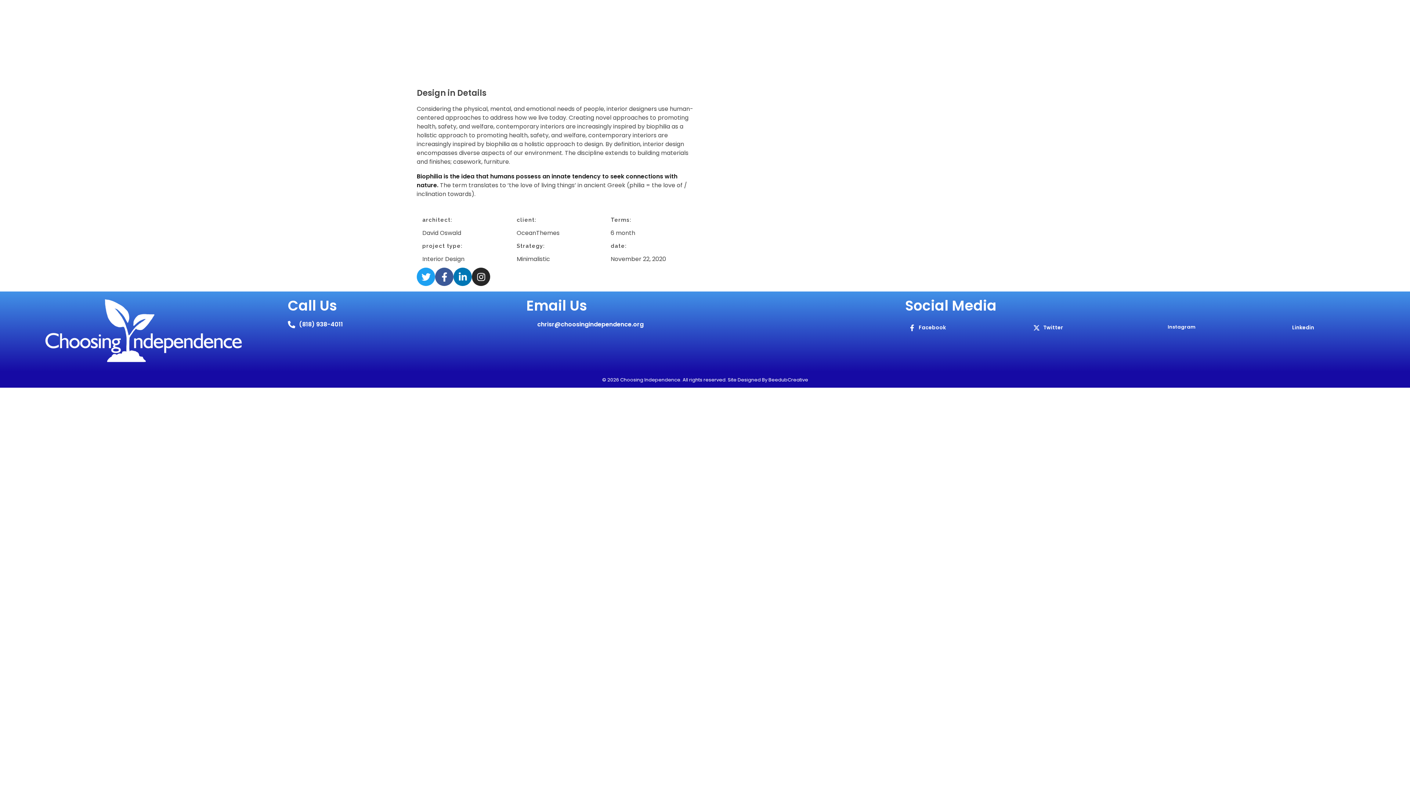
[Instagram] (481, 277)
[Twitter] (426, 277)
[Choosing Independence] (522, 47)
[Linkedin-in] (462, 277)
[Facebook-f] (444, 277)
